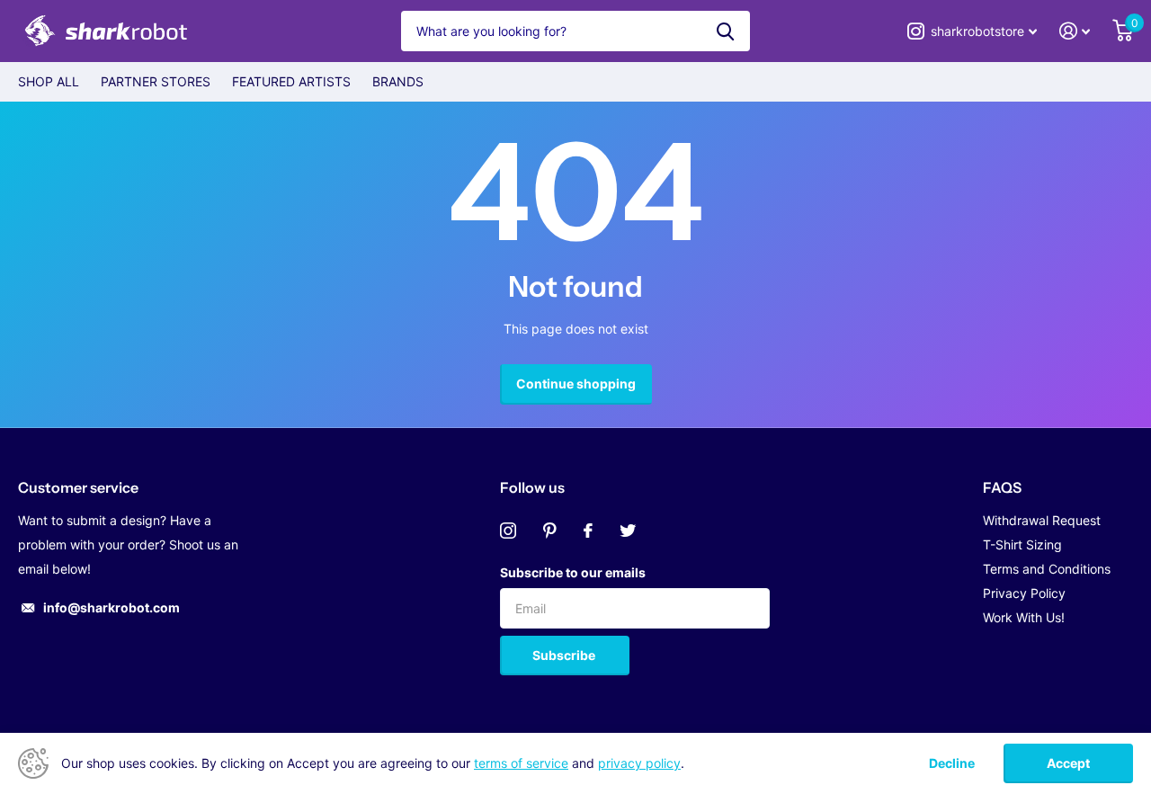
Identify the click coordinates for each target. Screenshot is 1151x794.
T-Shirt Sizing (1022, 544)
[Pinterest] (550, 530)
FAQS (1002, 487)
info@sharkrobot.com (111, 607)
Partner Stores (155, 81)
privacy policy (639, 763)
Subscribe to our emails (573, 572)
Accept (1068, 763)
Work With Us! (1024, 617)
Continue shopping (576, 383)
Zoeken (725, 31)
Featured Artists (291, 81)
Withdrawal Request (1042, 520)
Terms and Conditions (1047, 568)
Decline (952, 763)
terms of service (521, 763)
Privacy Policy (1024, 593)
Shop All (48, 81)
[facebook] (588, 530)
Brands (398, 81)
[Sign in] (1075, 31)
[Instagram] (508, 530)
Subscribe (565, 655)
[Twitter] (628, 530)
